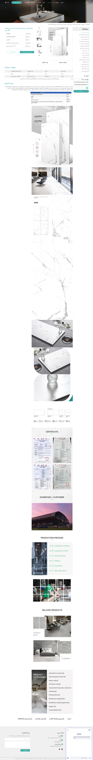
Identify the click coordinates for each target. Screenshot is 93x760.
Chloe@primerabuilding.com (80, 82)
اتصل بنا (33, 2)
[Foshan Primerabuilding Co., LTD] (87, 2)
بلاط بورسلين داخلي (76, 24)
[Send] (68, 758)
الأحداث (39, 2)
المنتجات (50, 2)
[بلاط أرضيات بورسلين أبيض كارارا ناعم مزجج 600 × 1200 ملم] (58, 42)
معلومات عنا (56, 2)
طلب (44, 2)
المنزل (61, 2)
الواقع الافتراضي (27, 2)
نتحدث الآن (81, 91)
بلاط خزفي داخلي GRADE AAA (25, 718)
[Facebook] (62, 749)
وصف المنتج (45, 62)
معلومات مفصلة (63, 62)
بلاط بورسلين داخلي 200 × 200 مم (56, 718)
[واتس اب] (87, 88)
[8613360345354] (59, 749)
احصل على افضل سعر (27, 52)
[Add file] (90, 758)
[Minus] (68, 730)
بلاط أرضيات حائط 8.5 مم (40, 718)
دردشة (16, 2)
